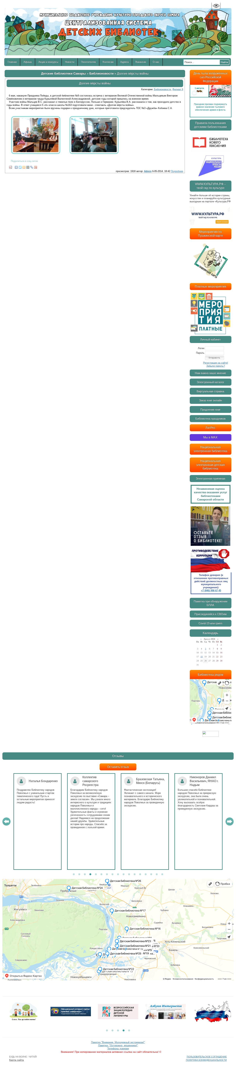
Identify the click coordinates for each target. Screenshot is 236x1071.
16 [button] (157, 874)
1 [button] (74, 874)
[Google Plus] (36, 166)
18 (201, 657)
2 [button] (79, 874)
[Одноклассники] (24, 166)
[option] (210, 93)
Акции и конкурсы (48, 61)
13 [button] (140, 874)
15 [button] (151, 874)
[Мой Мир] (28, 166)
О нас (156, 61)
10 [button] (123, 874)
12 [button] (134, 874)
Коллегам (108, 61)
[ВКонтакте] (16, 166)
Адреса (124, 61)
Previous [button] (194, 93)
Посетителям (88, 61)
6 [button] (101, 874)
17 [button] (162, 874)
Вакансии (141, 61)
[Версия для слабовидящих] (216, 6)
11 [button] (129, 874)
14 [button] (146, 874)
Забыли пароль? (215, 366)
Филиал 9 (177, 89)
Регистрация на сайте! (215, 362)
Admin (148, 171)
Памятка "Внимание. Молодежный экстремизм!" (118, 1042)
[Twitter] (20, 166)
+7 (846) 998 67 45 (211, 590)
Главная (12, 61)
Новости (69, 61)
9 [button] (118, 874)
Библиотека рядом (210, 674)
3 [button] (85, 874)
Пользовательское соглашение (207, 1057)
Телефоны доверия (118, 1048)
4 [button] (90, 874)
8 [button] (112, 874)
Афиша (28, 61)
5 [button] (96, 874)
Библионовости (101, 73)
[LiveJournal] (32, 166)
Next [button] (227, 93)
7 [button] (107, 874)
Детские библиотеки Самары (63, 73)
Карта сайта (16, 1059)
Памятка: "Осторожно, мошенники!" (118, 1045)
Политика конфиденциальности (206, 1060)
